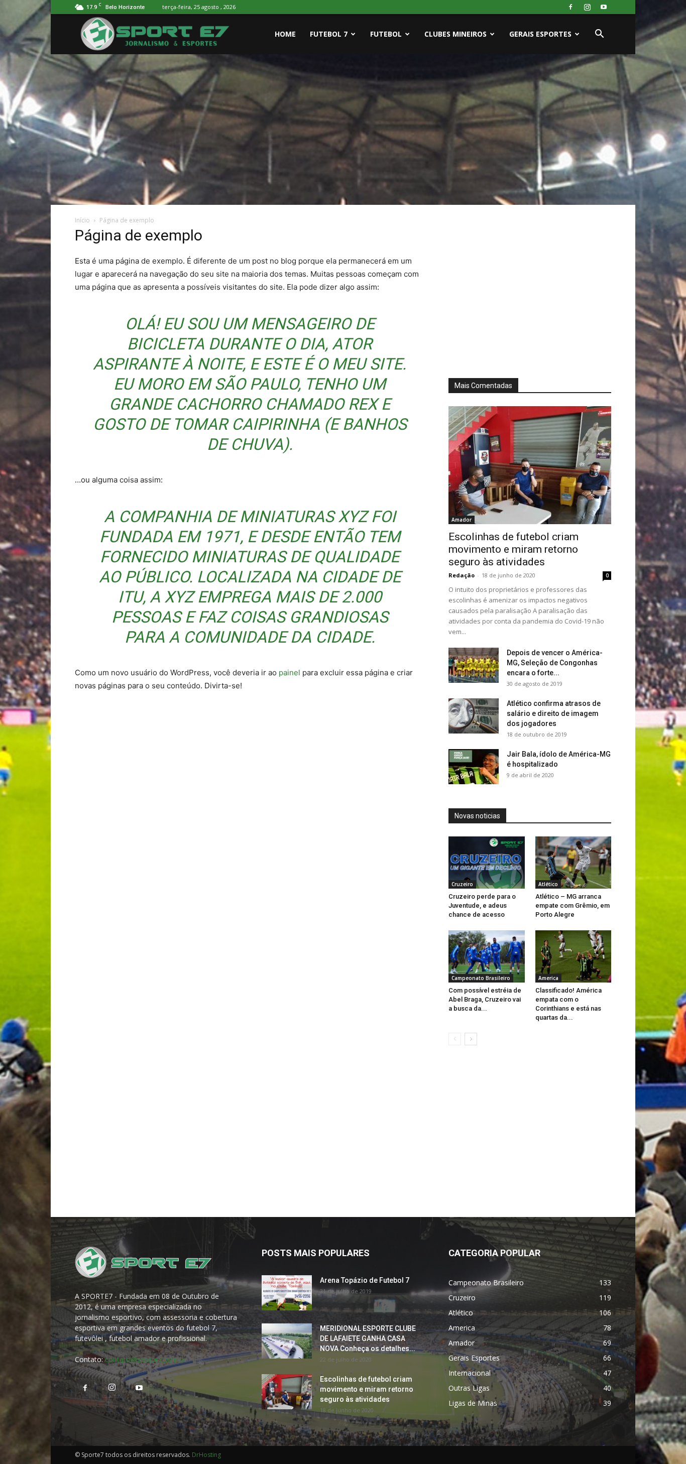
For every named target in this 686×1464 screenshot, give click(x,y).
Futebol (386, 34)
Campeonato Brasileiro (480, 978)
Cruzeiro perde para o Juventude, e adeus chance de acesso (482, 905)
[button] (599, 35)
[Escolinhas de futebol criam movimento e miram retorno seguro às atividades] (529, 465)
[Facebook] (570, 7)
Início (82, 220)
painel (289, 672)
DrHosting (206, 1454)
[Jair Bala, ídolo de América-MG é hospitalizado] (473, 766)
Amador (461, 519)
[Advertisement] (343, 129)
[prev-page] (454, 1039)
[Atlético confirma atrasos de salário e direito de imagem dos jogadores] (473, 716)
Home (285, 34)
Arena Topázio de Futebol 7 (364, 1280)
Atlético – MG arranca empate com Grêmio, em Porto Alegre (572, 905)
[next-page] (471, 1039)
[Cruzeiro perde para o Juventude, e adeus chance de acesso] (486, 862)
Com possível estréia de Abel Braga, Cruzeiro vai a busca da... (484, 999)
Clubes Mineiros (455, 34)
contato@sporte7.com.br (145, 1359)
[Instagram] (587, 7)
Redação (461, 575)
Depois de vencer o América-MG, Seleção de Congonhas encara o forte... (555, 663)
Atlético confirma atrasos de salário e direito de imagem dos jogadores (554, 713)
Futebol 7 (329, 34)
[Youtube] (603, 7)
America (548, 978)
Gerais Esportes (540, 34)
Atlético (548, 884)
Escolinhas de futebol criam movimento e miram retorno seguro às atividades (513, 549)
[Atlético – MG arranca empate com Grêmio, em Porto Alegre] (573, 862)
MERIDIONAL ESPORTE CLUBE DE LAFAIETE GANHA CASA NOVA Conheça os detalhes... (368, 1338)
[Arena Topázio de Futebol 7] (287, 1292)
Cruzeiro (462, 884)
